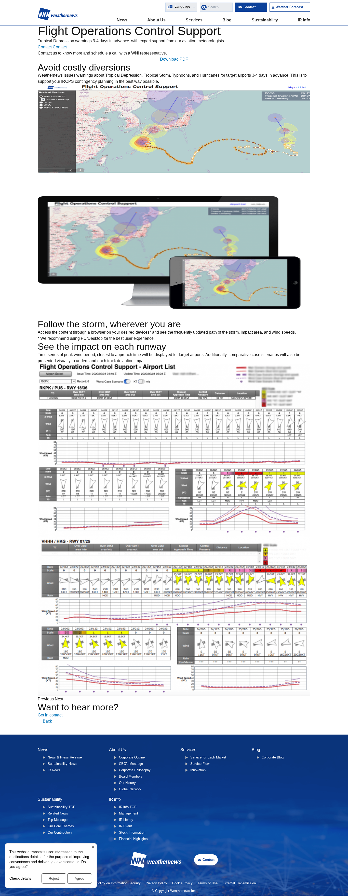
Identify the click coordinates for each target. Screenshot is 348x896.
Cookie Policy (182, 883)
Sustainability (265, 20)
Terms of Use (208, 883)
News (122, 20)
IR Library (126, 820)
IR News (54, 770)
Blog (227, 20)
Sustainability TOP (61, 807)
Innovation (198, 770)
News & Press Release (65, 757)
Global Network (130, 789)
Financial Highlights (133, 839)
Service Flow (199, 764)
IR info (304, 20)
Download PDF (174, 59)
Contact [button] (45, 47)
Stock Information (132, 832)
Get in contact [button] (50, 715)
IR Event (125, 826)
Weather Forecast (289, 7)
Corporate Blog (273, 757)
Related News (58, 813)
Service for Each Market (208, 757)
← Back (45, 721)
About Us (156, 20)
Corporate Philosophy (135, 770)
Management (128, 813)
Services (194, 20)
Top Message (58, 820)
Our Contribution (60, 832)
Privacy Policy (156, 883)
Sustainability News (62, 764)
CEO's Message (131, 764)
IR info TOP (128, 807)
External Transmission (239, 883)
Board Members (130, 776)
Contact (250, 7)
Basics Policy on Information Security (113, 883)
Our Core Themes (61, 826)
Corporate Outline (132, 757)
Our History (127, 783)
